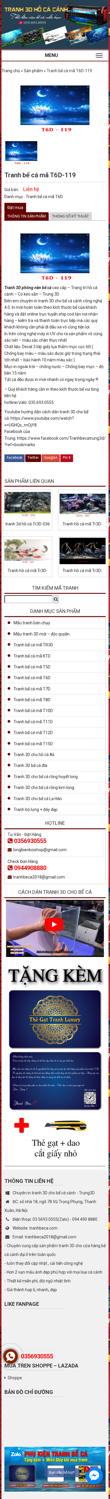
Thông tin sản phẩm (26, 216)
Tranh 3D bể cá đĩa (30, 765)
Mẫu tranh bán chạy (31, 622)
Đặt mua (15, 207)
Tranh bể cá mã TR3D (33, 645)
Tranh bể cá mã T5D (31, 667)
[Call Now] (10, 1356)
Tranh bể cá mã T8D (31, 699)
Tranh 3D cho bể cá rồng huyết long (45, 776)
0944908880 (30, 867)
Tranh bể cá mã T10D (33, 710)
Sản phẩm (33, 70)
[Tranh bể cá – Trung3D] (55, 24)
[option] (21, 151)
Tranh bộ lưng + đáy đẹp (35, 809)
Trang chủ (10, 70)
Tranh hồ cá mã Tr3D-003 (82, 524)
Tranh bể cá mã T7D (31, 689)
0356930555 (30, 840)
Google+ (50, 458)
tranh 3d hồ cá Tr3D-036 (27, 524)
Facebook (14, 458)
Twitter (33, 458)
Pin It (67, 458)
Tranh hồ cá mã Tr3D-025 (28, 571)
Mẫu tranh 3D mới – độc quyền (41, 634)
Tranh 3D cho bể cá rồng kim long (43, 787)
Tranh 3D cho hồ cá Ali (33, 754)
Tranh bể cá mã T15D (33, 743)
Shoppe (15, 1377)
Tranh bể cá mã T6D (44, 196)
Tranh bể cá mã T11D (33, 721)
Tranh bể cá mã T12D (33, 732)
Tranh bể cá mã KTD (31, 656)
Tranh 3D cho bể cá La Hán (37, 798)
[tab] (26, 216)
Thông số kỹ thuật (70, 216)
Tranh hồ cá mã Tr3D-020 (82, 571)
